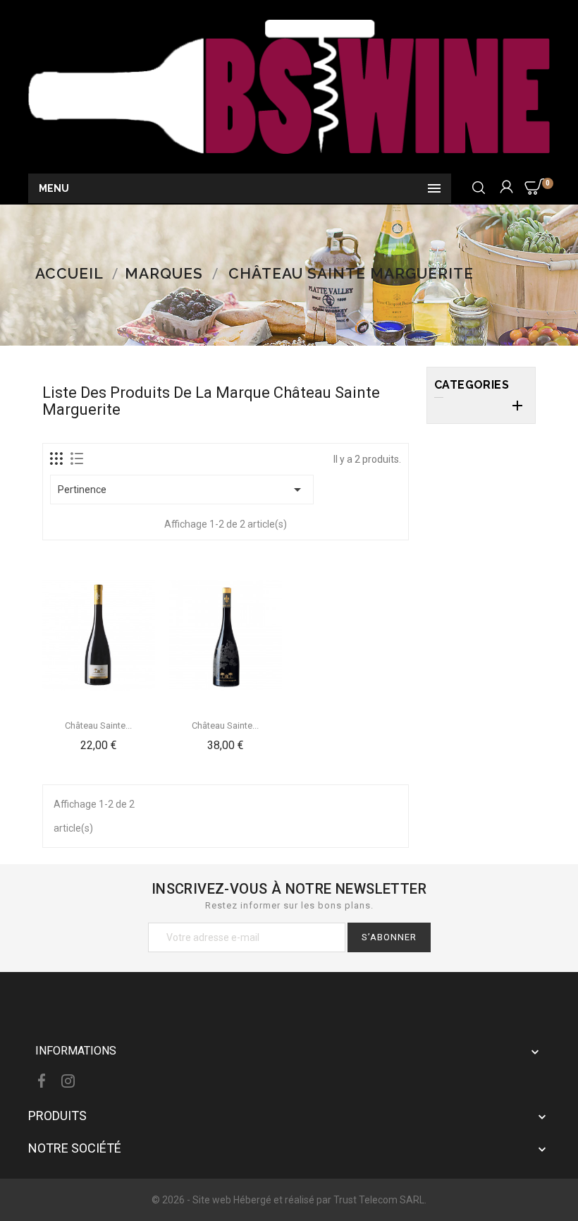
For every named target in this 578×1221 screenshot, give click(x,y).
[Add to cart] (65, 712)
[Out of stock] (192, 712)
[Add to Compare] (131, 712)
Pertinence (182, 489)
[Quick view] (98, 743)
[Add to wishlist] (98, 712)
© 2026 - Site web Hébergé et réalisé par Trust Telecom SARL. (289, 1199)
